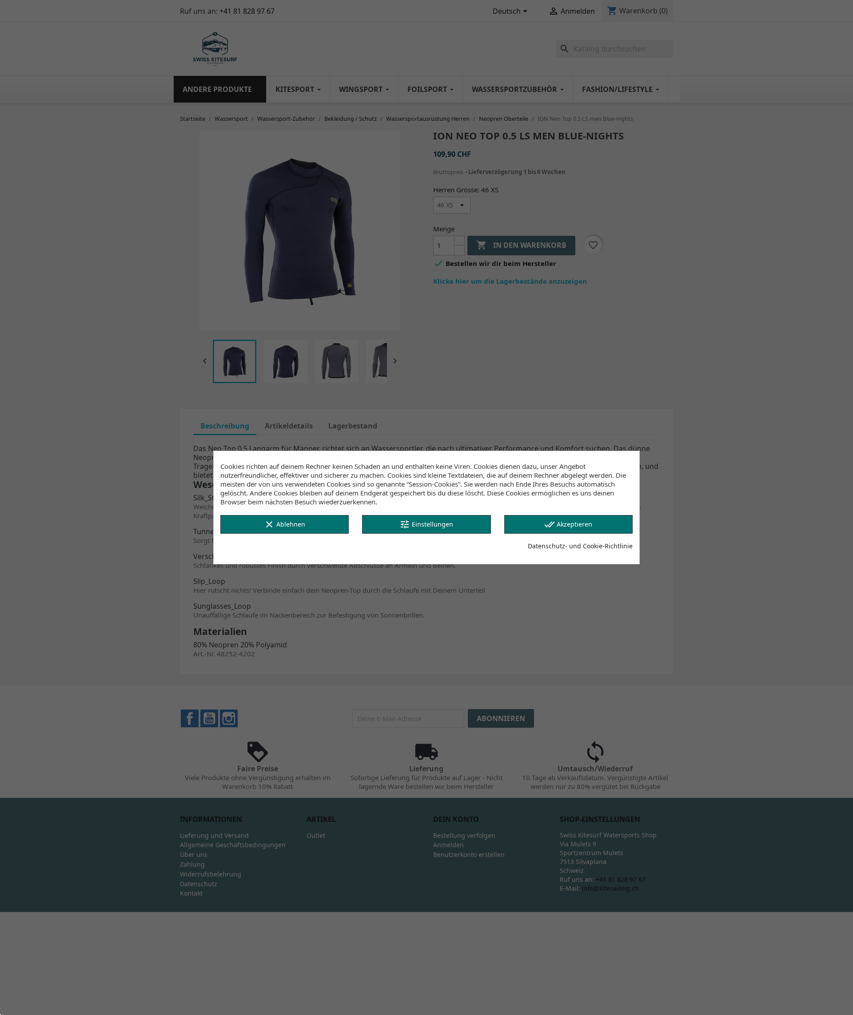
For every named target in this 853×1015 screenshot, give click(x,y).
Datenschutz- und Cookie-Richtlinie (580, 546)
